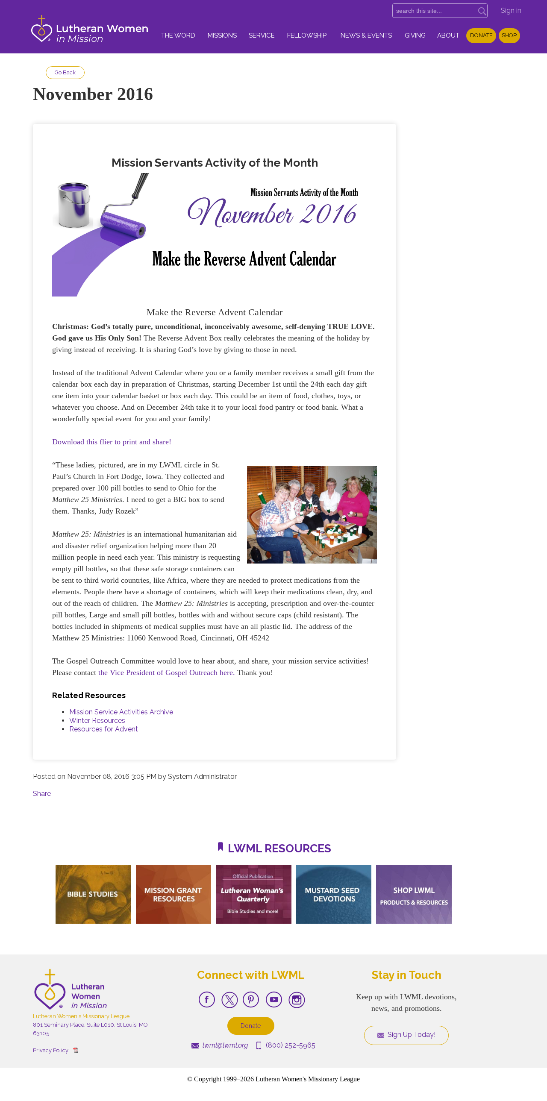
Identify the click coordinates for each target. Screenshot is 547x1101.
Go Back (65, 72)
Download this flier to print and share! (111, 441)
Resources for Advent (103, 729)
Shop (509, 35)
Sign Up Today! (410, 1035)
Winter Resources (97, 720)
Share (42, 794)
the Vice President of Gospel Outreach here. (166, 672)
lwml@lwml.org (224, 1045)
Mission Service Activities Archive (121, 712)
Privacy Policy (50, 1050)
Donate (481, 35)
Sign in (511, 10)
